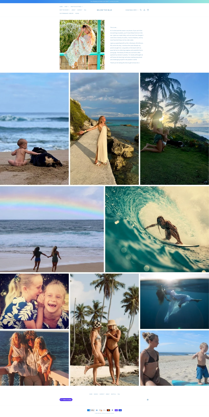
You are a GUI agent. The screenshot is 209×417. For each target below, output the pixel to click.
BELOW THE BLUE (102, 413)
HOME (90, 394)
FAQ (119, 394)
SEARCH (96, 394)
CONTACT (102, 394)
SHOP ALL (113, 394)
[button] (67, 6)
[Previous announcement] (60, 1)
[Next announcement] (149, 1)
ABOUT (107, 394)
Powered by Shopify (110, 413)
